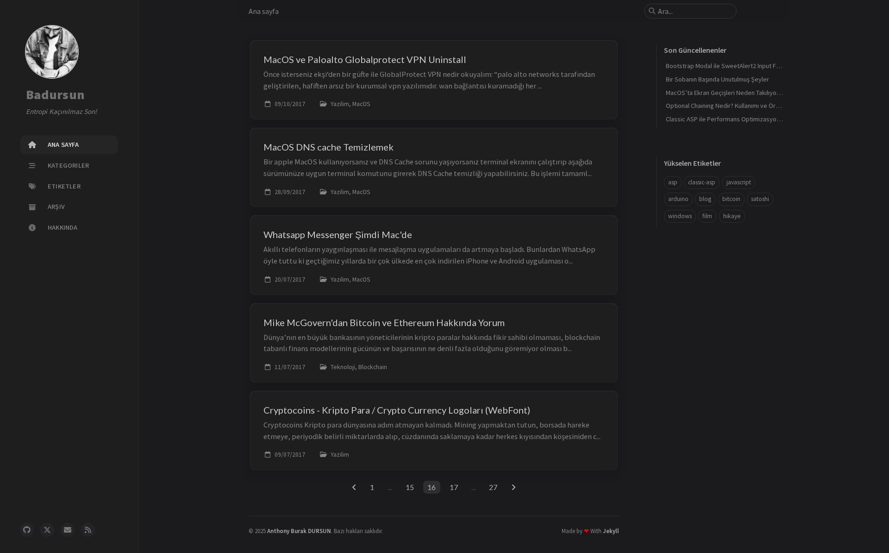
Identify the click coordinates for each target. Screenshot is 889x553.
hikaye (732, 216)
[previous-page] (354, 487)
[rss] (87, 529)
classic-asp (701, 182)
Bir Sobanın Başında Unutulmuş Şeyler (717, 79)
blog (705, 199)
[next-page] (513, 487)
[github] (26, 529)
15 (410, 487)
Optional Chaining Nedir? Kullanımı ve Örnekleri (730, 105)
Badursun (55, 95)
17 (454, 487)
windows (680, 216)
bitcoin (731, 199)
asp (672, 182)
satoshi (760, 199)
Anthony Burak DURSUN (299, 530)
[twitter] (47, 529)
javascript (738, 182)
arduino (678, 199)
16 (431, 487)
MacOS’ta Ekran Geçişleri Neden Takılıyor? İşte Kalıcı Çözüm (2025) (757, 92)
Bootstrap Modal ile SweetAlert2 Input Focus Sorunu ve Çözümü (754, 66)
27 (493, 487)
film (707, 216)
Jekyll (611, 530)
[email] (67, 529)
